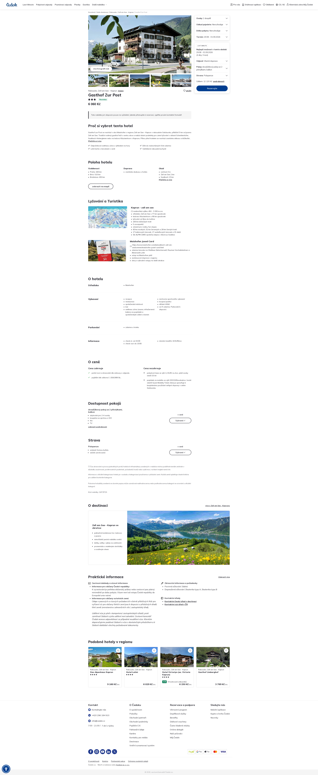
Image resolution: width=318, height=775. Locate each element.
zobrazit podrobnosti (97, 427)
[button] (6, 769)
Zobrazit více (224, 577)
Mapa (120, 90)
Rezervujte (212, 88)
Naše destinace (102, 12)
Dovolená (91, 12)
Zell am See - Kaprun (126, 12)
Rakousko (113, 12)
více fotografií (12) (101, 69)
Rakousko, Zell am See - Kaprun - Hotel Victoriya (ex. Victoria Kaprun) (176, 649)
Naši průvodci (176, 733)
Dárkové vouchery (178, 721)
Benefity (174, 717)
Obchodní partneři (137, 717)
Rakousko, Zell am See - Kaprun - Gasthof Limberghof (209, 649)
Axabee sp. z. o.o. (123, 765)
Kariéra (132, 733)
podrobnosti (218, 81)
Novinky (214, 717)
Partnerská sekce (118, 761)
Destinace (134, 741)
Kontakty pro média (138, 737)
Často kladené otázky (180, 725)
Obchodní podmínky (138, 721)
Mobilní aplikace (218, 709)
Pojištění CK (134, 725)
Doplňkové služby (178, 713)
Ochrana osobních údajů (138, 761)
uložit (188, 90)
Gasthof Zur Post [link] (141, 12)
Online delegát (176, 729)
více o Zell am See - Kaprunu (217, 506)
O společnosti (135, 709)
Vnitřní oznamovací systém (141, 745)
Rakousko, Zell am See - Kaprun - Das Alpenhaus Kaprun (103, 649)
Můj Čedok (174, 737)
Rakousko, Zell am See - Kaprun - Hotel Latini (140, 649)
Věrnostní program (178, 709)
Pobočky (133, 713)
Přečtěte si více (94, 141)
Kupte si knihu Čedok (220, 713)
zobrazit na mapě (100, 186)
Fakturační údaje (136, 729)
